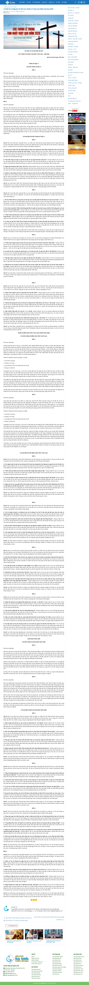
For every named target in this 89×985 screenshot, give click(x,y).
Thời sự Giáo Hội (72, 88)
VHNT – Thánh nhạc (73, 103)
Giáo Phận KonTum (35, 976)
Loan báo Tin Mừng (72, 51)
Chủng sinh (70, 18)
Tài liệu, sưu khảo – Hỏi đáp (75, 82)
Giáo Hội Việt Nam (72, 31)
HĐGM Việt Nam (35, 960)
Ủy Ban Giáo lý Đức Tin (36, 963)
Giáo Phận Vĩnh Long (78, 972)
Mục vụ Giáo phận (72, 57)
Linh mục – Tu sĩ (72, 49)
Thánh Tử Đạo (71, 85)
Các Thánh (70, 15)
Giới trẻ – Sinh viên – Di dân (75, 38)
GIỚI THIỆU (22, 2)
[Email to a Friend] (36, 900)
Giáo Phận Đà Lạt (77, 963)
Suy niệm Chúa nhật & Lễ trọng (75, 72)
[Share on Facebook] (32, 900)
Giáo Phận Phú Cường (78, 970)
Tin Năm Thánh (71, 90)
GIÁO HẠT (44, 2)
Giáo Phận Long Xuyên (78, 965)
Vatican (33, 956)
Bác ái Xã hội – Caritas (73, 7)
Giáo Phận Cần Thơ (77, 961)
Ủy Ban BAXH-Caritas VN (37, 961)
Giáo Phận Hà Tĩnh (56, 961)
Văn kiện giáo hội (72, 98)
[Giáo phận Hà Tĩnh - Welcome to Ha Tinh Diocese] (9, 2)
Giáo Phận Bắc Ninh (56, 958)
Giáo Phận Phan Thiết (78, 968)
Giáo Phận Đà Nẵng (35, 972)
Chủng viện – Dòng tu (73, 20)
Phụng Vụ (70, 64)
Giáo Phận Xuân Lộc (77, 974)
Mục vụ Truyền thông (73, 59)
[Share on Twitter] (34, 900)
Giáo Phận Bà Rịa (77, 958)
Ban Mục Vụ (71, 10)
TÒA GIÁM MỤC (36, 2)
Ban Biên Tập (21, 11)
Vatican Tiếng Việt (35, 958)
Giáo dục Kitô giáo (72, 25)
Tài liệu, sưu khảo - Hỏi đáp (8, 6)
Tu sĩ (69, 95)
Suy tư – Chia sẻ (72, 77)
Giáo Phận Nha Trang (36, 974)
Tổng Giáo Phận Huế (35, 969)
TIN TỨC (29, 2)
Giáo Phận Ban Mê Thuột (36, 971)
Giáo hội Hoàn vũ (72, 28)
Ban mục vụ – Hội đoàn (73, 13)
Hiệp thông (70, 44)
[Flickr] (84, 2)
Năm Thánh (71, 62)
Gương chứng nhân (73, 41)
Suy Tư (70, 75)
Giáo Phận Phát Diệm (57, 968)
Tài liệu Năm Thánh (72, 80)
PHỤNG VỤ (51, 2)
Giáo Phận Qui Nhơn (35, 978)
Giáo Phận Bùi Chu (56, 960)
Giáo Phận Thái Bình (56, 970)
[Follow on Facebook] (79, 2)
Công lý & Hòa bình (72, 23)
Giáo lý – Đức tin (72, 33)
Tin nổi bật (15, 6)
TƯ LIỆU (58, 2)
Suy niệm (70, 70)
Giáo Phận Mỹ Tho (77, 967)
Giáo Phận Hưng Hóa (57, 965)
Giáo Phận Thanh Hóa (57, 972)
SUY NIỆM (64, 2)
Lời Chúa (70, 54)
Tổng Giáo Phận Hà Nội (57, 956)
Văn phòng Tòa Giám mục (74, 101)
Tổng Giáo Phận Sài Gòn (78, 956)
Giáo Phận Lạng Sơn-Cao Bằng (59, 967)
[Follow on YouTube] (81, 2)
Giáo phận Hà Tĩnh (72, 36)
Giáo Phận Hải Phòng (57, 963)
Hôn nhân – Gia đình (73, 46)
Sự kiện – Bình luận (73, 67)
